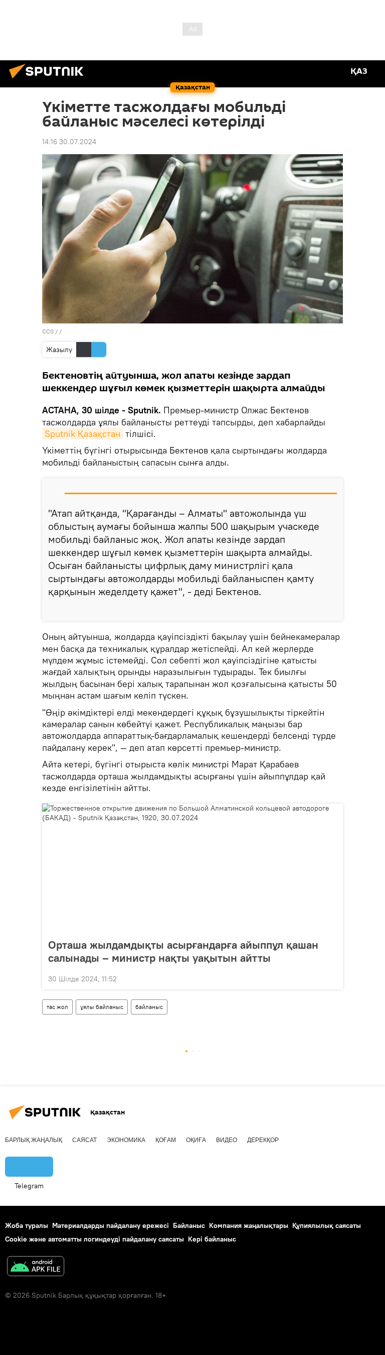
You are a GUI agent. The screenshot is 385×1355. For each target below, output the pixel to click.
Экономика (126, 1140)
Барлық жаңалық (33, 1140)
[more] (331, 609)
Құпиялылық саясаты (326, 1225)
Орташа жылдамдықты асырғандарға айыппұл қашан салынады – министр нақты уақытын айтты (183, 951)
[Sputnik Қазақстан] (49, 79)
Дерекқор (263, 1140)
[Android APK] (36, 1267)
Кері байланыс (212, 1239)
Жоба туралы (26, 1225)
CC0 (48, 331)
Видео (226, 1140)
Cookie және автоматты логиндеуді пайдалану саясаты (94, 1239)
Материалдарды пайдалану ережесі (110, 1225)
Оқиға (196, 1140)
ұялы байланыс (101, 1006)
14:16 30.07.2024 (69, 141)
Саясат (84, 1140)
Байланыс (189, 1225)
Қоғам (165, 1140)
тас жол (57, 1006)
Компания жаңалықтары (248, 1225)
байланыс (149, 1006)
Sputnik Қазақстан (82, 433)
